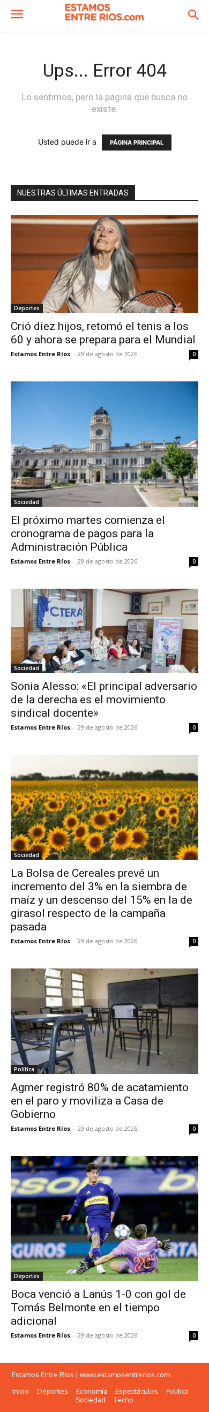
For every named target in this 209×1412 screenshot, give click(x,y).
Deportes (27, 308)
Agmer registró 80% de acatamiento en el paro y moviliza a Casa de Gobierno (100, 1101)
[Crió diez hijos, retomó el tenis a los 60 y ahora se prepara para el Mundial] (104, 264)
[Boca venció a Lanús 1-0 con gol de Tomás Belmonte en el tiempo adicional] (104, 1218)
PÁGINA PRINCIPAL (136, 142)
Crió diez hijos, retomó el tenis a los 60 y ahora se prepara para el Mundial (103, 333)
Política (24, 1069)
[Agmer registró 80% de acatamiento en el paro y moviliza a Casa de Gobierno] (104, 1021)
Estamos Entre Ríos (40, 354)
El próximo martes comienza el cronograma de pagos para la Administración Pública (88, 533)
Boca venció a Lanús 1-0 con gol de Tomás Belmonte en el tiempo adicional (98, 1307)
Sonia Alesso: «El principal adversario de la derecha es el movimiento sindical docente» (104, 699)
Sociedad (26, 502)
